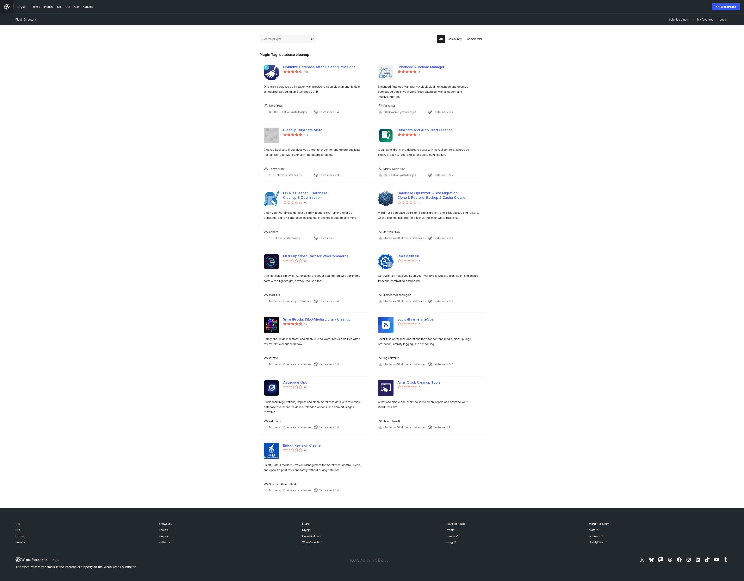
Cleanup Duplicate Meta (302, 130)
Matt (593, 530)
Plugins (163, 536)
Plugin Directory (26, 19)
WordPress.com (600, 523)
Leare (306, 523)
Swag (451, 542)
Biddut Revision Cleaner (302, 445)
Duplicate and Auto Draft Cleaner (424, 130)
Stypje (306, 530)
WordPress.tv (312, 542)
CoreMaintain (408, 256)
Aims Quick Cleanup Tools (418, 382)
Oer (18, 523)
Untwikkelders (311, 536)
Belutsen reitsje (456, 523)
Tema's (163, 530)
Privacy (20, 542)
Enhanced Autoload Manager (420, 67)
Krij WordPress (726, 6)
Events (450, 530)
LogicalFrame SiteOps (415, 319)
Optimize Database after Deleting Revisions (319, 67)
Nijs (18, 530)
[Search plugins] (312, 39)
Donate (452, 536)
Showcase (165, 523)
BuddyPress (598, 542)
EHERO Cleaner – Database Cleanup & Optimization (305, 195)
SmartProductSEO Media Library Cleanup (316, 319)
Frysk (56, 560)
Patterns (164, 542)
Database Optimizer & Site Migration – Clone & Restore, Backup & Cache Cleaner (432, 195)
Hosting (20, 536)
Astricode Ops (295, 382)
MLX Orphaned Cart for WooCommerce (316, 256)
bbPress (596, 536)
